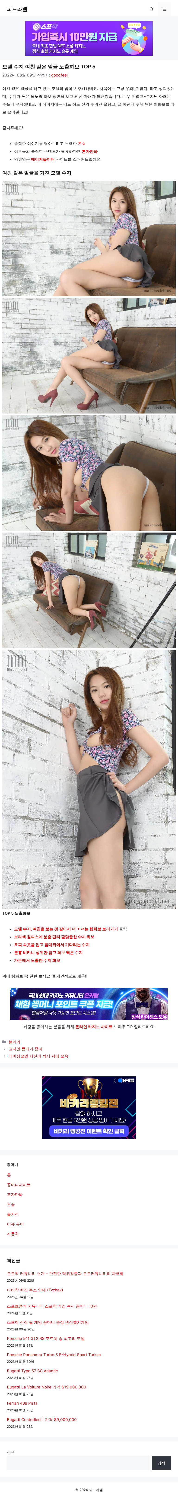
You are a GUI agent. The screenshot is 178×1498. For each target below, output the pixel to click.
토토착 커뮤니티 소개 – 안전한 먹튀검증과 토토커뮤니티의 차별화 (65, 1273)
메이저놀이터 (43, 159)
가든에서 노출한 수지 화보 (37, 960)
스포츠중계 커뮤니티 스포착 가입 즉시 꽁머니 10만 (52, 1306)
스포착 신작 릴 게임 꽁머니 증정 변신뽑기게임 (48, 1322)
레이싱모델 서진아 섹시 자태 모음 (38, 1056)
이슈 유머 (15, 1224)
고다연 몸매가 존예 (25, 1049)
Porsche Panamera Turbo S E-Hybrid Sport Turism (54, 1354)
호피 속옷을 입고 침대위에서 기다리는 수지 (52, 944)
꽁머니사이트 (19, 1184)
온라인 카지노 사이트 (94, 1026)
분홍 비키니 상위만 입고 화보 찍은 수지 (48, 952)
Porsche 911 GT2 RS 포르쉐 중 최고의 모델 (46, 1338)
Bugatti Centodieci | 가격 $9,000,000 (42, 1419)
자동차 (13, 1233)
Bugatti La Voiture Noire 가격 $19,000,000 (46, 1387)
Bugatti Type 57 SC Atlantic (32, 1371)
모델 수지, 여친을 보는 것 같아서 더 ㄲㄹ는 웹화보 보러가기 (66, 929)
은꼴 (11, 1204)
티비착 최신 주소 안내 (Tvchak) (35, 1290)
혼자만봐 (90, 151)
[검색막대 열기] (151, 9)
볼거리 (14, 1042)
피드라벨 (17, 9)
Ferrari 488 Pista (22, 1403)
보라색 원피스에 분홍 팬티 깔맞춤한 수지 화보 (54, 936)
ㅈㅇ (82, 143)
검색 (11, 1452)
